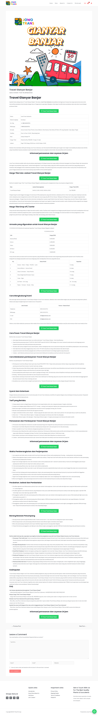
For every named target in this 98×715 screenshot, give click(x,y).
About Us (62, 3)
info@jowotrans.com (45, 315)
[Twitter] (10, 698)
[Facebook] (14, 698)
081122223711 (26, 123)
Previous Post (16, 626)
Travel (20, 92)
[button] (94, 711)
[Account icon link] (91, 3)
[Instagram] (7, 698)
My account (78, 3)
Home (51, 3)
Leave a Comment (13, 92)
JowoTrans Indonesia (46, 102)
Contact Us (69, 3)
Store (56, 3)
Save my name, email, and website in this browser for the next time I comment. (30, 667)
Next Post (82, 626)
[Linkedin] (18, 698)
